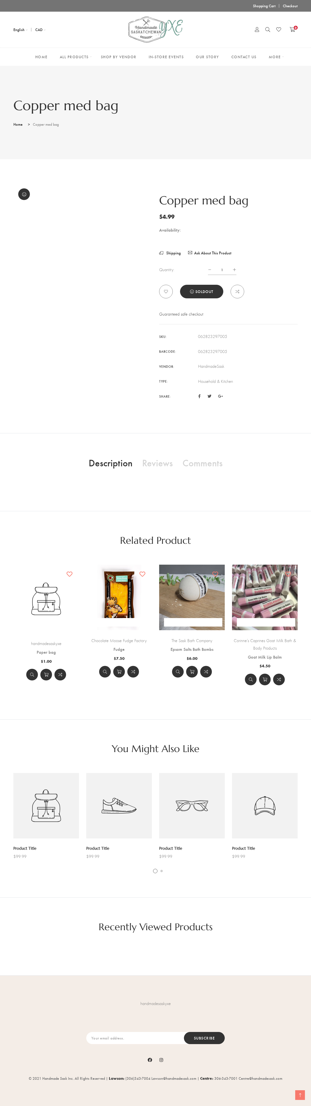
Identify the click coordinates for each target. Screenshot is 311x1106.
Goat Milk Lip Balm (265, 657)
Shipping (173, 253)
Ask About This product (212, 253)
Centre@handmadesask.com (260, 1078)
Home (18, 124)
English (19, 29)
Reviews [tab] (157, 462)
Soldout (204, 291)
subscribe (204, 1037)
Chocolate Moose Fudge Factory (119, 640)
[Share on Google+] (220, 396)
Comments (202, 462)
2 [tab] (161, 871)
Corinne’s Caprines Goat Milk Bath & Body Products (265, 644)
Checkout (290, 5)
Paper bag (46, 652)
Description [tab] (110, 462)
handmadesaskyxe (46, 643)
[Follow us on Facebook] (199, 396)
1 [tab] (155, 871)
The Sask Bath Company (192, 640)
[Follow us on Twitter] (209, 396)
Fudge (119, 649)
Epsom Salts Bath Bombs (192, 649)
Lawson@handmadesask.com (173, 1078)
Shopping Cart (264, 5)
